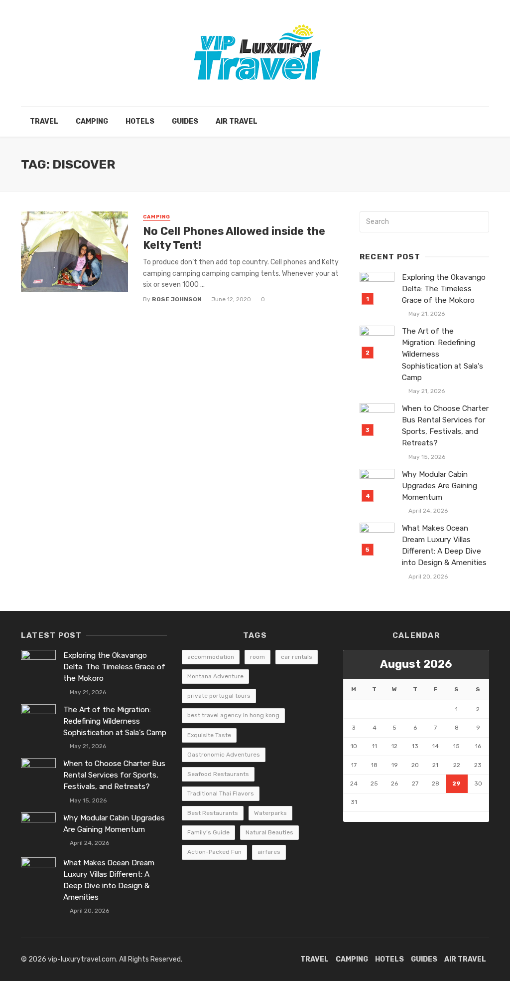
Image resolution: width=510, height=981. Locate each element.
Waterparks (270, 812)
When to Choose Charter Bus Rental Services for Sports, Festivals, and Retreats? (445, 425)
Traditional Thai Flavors (220, 793)
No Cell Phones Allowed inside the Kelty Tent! (234, 238)
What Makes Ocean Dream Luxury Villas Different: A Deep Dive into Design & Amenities (444, 545)
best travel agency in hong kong (233, 715)
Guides (185, 121)
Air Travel (236, 121)
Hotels (140, 121)
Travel (44, 121)
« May (352, 816)
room (257, 656)
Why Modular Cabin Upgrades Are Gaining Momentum (439, 486)
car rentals (296, 656)
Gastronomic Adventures (223, 754)
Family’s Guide (208, 832)
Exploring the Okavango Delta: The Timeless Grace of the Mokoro (444, 289)
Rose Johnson (177, 299)
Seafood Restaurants (218, 774)
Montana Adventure (215, 676)
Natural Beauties (269, 832)
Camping (92, 121)
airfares (268, 851)
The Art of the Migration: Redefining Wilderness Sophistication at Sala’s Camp (442, 354)
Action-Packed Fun (214, 851)
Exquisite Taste (209, 735)
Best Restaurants (212, 812)
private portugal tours (219, 695)
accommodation (210, 656)
